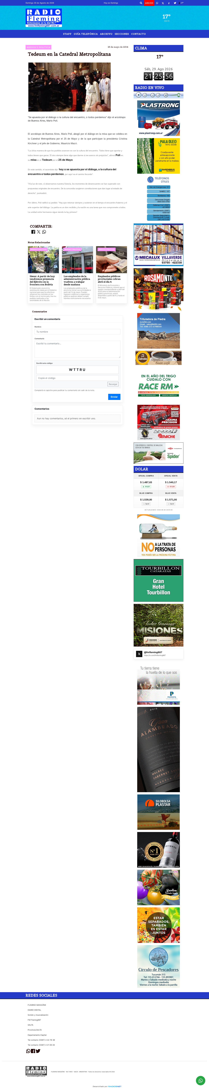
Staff (67, 33)
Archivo (106, 33)
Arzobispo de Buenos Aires (90, 40)
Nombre (38, 327)
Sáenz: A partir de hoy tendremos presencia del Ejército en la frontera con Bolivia (42, 280)
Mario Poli (64, 40)
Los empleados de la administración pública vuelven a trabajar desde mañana (77, 280)
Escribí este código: (44, 363)
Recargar (113, 384)
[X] (163, 3)
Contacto (138, 33)
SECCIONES (122, 33)
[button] (141, 3)
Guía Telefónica (86, 33)
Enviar (114, 396)
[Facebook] (169, 3)
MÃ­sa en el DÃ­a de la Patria (126, 40)
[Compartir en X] (39, 232)
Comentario (39, 338)
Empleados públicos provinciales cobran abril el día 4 (109, 279)
